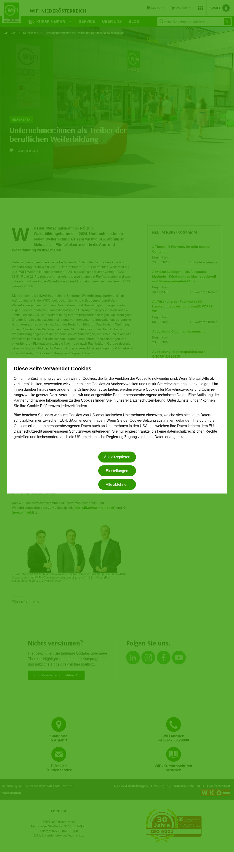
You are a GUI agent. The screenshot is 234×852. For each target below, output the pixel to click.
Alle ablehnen (117, 484)
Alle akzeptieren (117, 457)
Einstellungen (117, 471)
